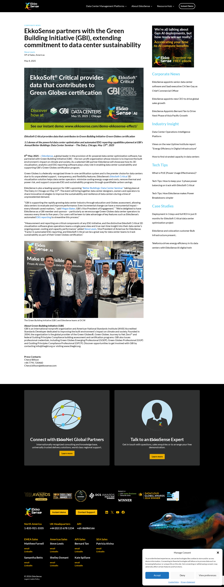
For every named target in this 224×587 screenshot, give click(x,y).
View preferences (207, 575)
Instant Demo (187, 6)
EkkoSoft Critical (118, 176)
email (26, 548)
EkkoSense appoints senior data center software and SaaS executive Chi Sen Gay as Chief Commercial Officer (174, 86)
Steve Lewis (90, 228)
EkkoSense (47, 155)
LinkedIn (28, 551)
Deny (182, 575)
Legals (26, 579)
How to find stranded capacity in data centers (176, 156)
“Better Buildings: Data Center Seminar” (103, 187)
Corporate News (32, 25)
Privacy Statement (188, 582)
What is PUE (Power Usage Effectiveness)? (174, 172)
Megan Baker (68, 208)
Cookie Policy (173, 582)
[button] (217, 552)
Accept (157, 575)
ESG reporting (43, 217)
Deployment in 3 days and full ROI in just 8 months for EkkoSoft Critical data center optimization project (174, 218)
